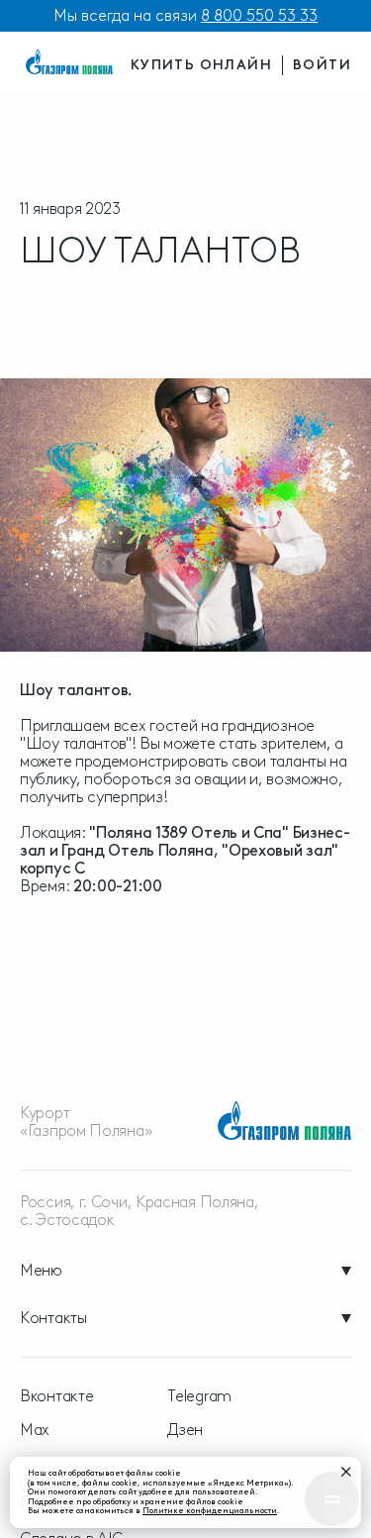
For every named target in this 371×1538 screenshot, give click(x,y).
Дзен (185, 1430)
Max (34, 1430)
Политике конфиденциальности (209, 1510)
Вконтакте (56, 1396)
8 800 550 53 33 (259, 15)
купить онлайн (201, 64)
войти (322, 64)
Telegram (199, 1396)
